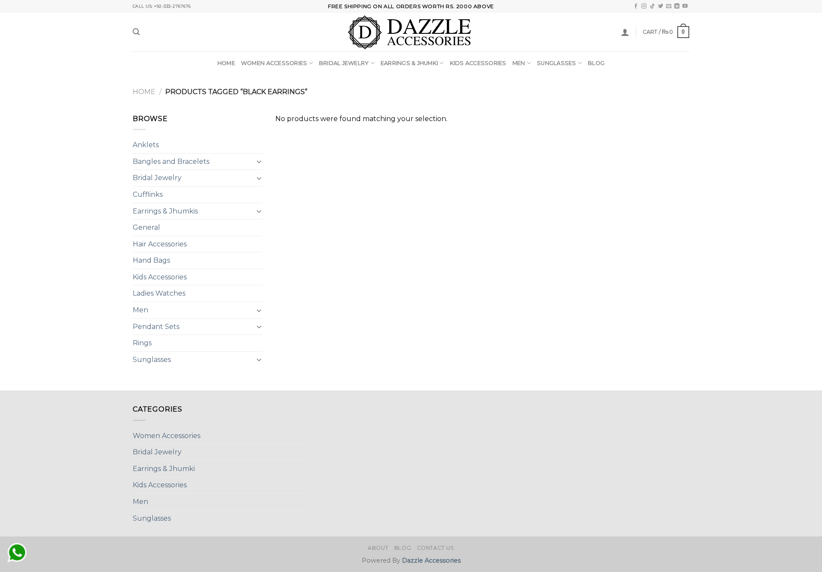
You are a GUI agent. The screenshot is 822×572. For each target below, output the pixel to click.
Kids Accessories (478, 63)
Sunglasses (556, 63)
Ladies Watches (159, 293)
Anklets (146, 145)
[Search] (136, 32)
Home (226, 63)
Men (518, 63)
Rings (142, 343)
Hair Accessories (160, 244)
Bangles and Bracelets (171, 161)
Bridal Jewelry (344, 63)
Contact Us (435, 548)
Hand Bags (151, 260)
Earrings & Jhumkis (165, 211)
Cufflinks (148, 194)
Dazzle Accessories (431, 560)
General (146, 227)
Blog (596, 63)
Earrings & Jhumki (409, 63)
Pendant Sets (156, 327)
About (378, 548)
